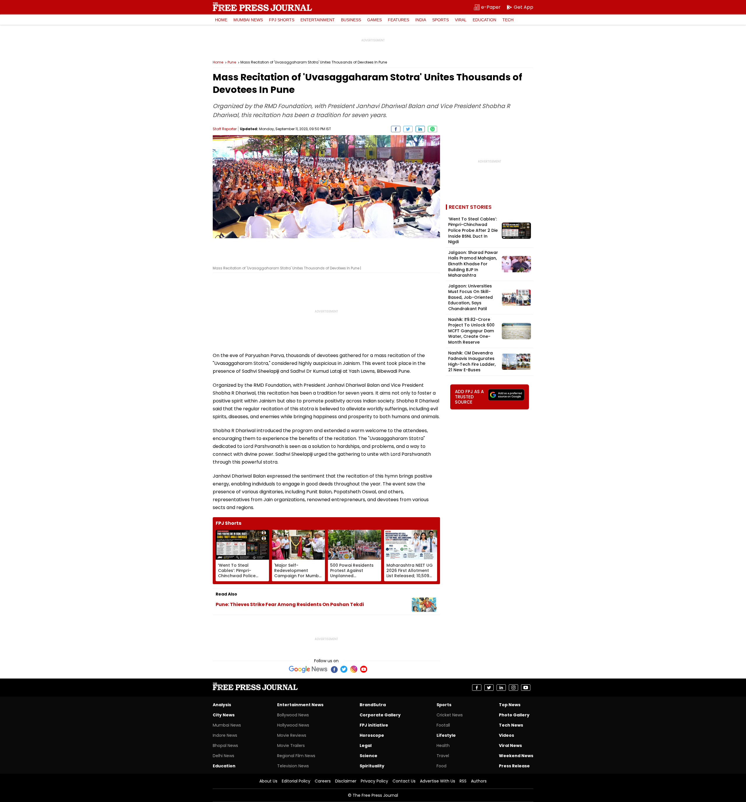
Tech (507, 19)
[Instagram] (353, 669)
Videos (506, 735)
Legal (366, 745)
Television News (293, 766)
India (420, 19)
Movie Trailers (291, 745)
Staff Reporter (225, 128)
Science (368, 756)
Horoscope (372, 735)
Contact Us (404, 781)
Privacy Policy (374, 781)
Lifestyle (446, 735)
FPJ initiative (374, 725)
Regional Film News (296, 756)
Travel (443, 756)
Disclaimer (345, 781)
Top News (509, 705)
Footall (443, 725)
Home (221, 19)
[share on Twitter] (408, 129)
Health (443, 745)
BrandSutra (373, 705)
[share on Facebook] (395, 129)
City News (224, 715)
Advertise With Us (437, 781)
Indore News (225, 735)
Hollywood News (293, 725)
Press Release (514, 766)
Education (484, 19)
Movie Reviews (291, 735)
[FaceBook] (333, 669)
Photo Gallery (514, 715)
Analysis (222, 705)
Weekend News (516, 756)
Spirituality (372, 766)
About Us (268, 781)
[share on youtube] (525, 687)
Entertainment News (300, 705)
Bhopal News (225, 745)
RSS (463, 781)
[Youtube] (363, 669)
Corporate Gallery (380, 715)
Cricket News (450, 715)
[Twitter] (343, 669)
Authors (479, 781)
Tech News (511, 725)
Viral (461, 19)
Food (441, 766)
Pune (232, 62)
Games (374, 19)
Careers (323, 781)
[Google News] (308, 669)
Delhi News (223, 756)
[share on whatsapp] (432, 129)
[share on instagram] (513, 687)
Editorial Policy (296, 781)
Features (398, 19)
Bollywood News (293, 715)
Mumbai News (248, 19)
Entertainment (317, 19)
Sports (440, 19)
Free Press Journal (262, 6)
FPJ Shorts (281, 19)
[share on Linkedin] (420, 129)
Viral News (510, 745)
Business (351, 19)
